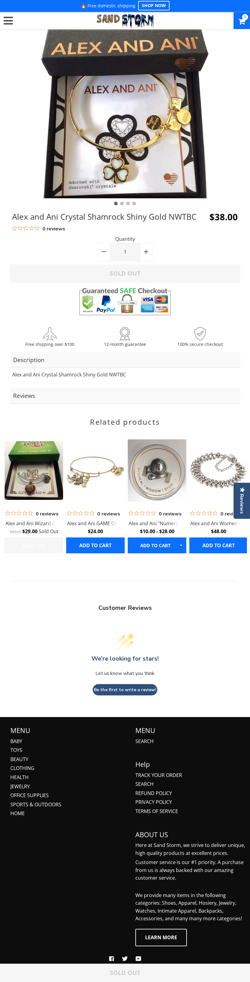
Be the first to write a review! (125, 690)
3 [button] (128, 203)
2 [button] (122, 203)
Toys (16, 750)
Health (19, 777)
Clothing (22, 768)
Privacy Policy (153, 802)
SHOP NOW (154, 5)
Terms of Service (156, 811)
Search (144, 741)
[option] (125, 113)
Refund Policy (153, 793)
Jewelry (20, 786)
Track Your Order (158, 775)
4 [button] (134, 203)
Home (17, 813)
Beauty (19, 759)
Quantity (125, 239)
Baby (16, 741)
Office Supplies (29, 795)
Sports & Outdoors (35, 804)
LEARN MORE (161, 937)
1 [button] (116, 203)
